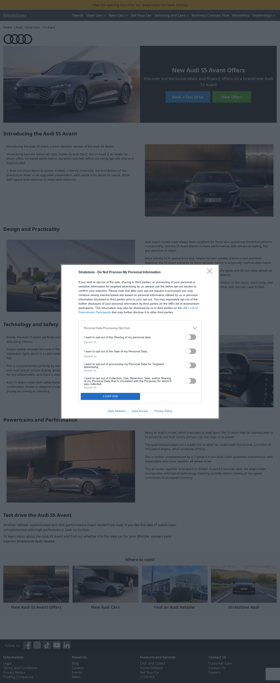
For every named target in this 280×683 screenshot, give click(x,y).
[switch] (191, 337)
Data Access (140, 411)
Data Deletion (117, 411)
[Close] (211, 272)
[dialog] (140, 341)
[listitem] (140, 328)
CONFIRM (110, 396)
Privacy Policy (163, 411)
